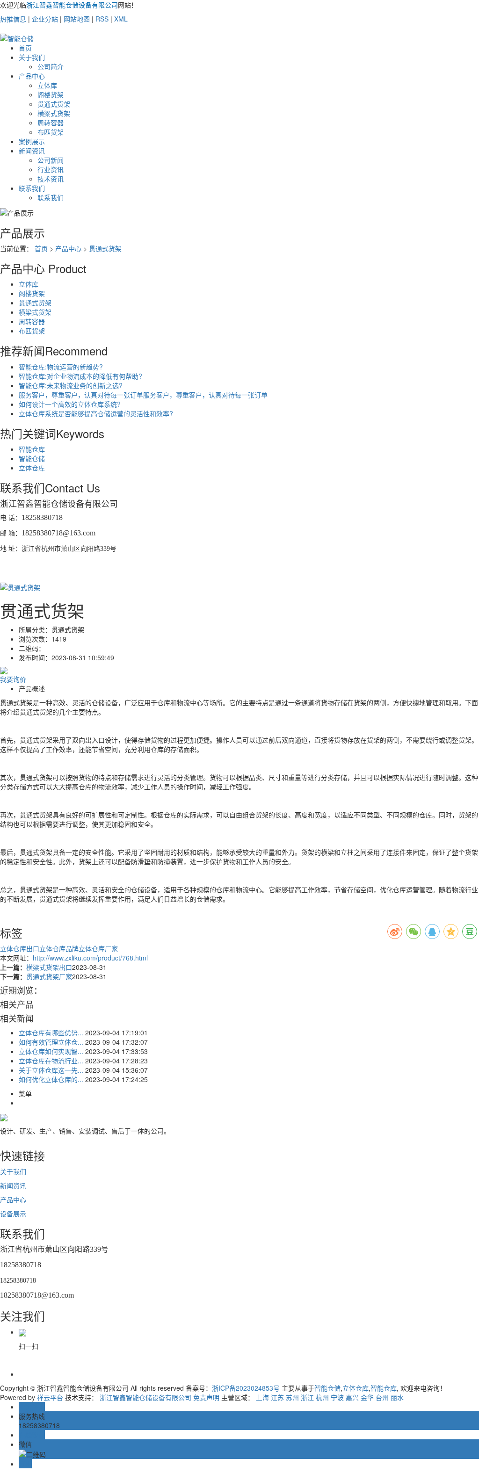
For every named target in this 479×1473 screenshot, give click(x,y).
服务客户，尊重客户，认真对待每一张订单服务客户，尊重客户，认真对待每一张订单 (143, 394)
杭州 (322, 1397)
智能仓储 (32, 458)
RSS (102, 18)
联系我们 (32, 188)
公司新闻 (50, 160)
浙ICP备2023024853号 (246, 1388)
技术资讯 (50, 178)
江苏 (277, 1397)
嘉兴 (352, 1397)
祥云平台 (50, 1397)
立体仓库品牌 (59, 948)
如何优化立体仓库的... (51, 1079)
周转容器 (50, 122)
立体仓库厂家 (98, 948)
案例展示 (32, 141)
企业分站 (45, 18)
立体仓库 (32, 467)
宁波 (337, 1397)
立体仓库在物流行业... (51, 1060)
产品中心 (32, 75)
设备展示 (13, 1213)
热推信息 (13, 18)
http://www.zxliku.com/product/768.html (90, 957)
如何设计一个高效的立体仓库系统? (70, 404)
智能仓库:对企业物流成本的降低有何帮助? (80, 376)
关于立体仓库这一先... (51, 1070)
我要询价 (13, 679)
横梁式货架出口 (49, 967)
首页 (25, 47)
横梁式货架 (53, 113)
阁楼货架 (50, 94)
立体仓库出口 (19, 948)
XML (121, 18)
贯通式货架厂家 (49, 976)
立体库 (47, 85)
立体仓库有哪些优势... (51, 1032)
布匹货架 (50, 132)
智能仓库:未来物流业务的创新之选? (71, 385)
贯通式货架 (53, 103)
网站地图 (77, 18)
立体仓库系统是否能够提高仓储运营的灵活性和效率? (96, 413)
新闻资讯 (32, 150)
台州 (382, 1397)
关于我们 (32, 57)
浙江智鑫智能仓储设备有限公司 (145, 1397)
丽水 (397, 1397)
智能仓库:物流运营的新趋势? (61, 366)
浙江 (307, 1397)
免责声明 (206, 1397)
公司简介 (50, 66)
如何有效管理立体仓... (51, 1042)
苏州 (292, 1397)
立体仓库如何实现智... (51, 1051)
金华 (367, 1397)
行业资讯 (50, 169)
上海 (262, 1397)
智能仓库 (32, 449)
